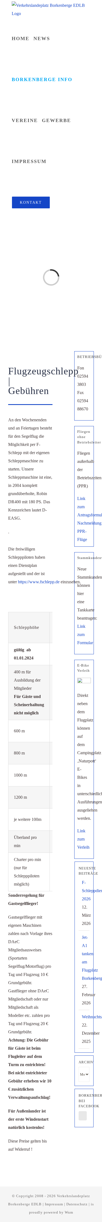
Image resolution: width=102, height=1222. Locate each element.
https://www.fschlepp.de (39, 581)
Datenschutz (77, 1204)
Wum (69, 1212)
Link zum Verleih (83, 839)
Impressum (54, 1204)
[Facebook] (83, 1115)
